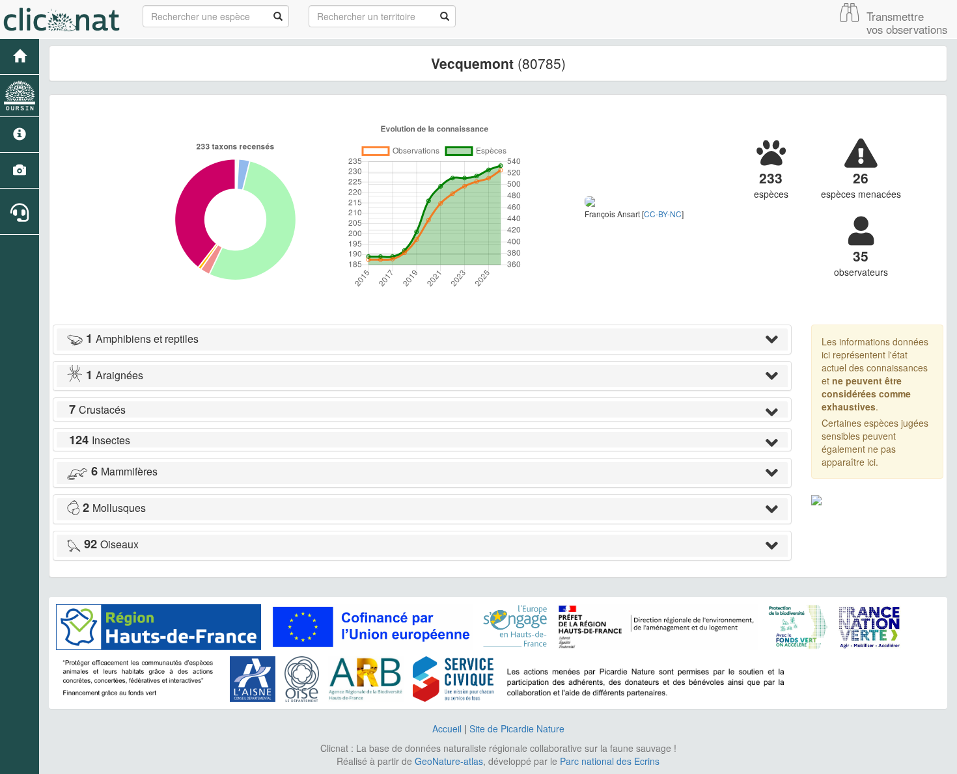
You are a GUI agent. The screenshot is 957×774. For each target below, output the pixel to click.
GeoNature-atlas (449, 760)
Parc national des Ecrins (609, 760)
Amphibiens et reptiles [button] (142, 338)
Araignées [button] (114, 374)
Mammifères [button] (124, 471)
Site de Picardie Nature (516, 728)
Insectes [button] (99, 440)
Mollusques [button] (114, 507)
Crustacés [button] (97, 409)
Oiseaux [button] (111, 544)
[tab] (422, 339)
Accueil (447, 728)
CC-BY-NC (663, 213)
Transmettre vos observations (907, 22)
